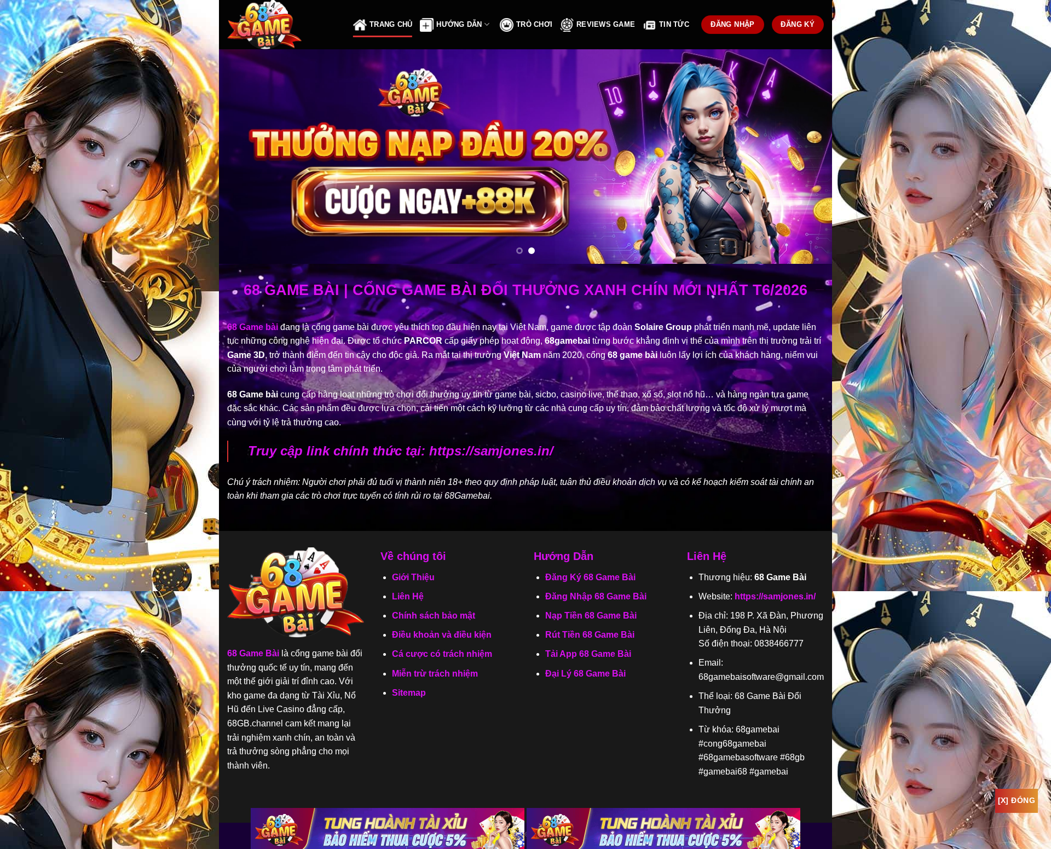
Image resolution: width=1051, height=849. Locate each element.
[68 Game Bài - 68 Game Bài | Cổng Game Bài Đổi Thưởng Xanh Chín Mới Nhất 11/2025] (282, 24)
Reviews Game (605, 24)
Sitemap (409, 692)
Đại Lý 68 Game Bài (585, 673)
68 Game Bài (253, 653)
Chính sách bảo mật (433, 615)
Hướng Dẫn (459, 24)
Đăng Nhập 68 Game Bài (595, 596)
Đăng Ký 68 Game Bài (590, 577)
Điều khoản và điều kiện (442, 634)
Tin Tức (674, 24)
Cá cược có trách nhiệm (442, 654)
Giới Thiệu (413, 577)
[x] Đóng (1016, 800)
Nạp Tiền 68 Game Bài (591, 615)
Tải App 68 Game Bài (588, 654)
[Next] (806, 156)
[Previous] (245, 156)
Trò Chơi (534, 24)
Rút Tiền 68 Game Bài (589, 634)
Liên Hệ (408, 596)
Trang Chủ (390, 24)
